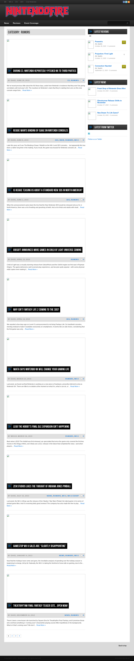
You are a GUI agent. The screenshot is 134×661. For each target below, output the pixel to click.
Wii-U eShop (73, 496)
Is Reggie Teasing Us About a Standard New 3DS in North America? (47, 190)
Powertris (99, 42)
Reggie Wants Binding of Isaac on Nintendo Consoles (40, 130)
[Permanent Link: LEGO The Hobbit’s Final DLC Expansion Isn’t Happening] (46, 434)
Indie (62, 140)
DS (16, 2)
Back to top (122, 646)
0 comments (111, 46)
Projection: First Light (104, 54)
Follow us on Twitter (95, 139)
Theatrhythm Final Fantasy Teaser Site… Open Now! (40, 606)
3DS (21, 2)
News (6, 23)
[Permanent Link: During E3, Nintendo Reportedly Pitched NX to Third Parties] (46, 78)
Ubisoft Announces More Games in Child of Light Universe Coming (47, 250)
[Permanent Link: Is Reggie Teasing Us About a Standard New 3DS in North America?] (46, 197)
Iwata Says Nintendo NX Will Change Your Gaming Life (41, 369)
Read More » (27, 90)
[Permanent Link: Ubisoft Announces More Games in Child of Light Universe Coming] (46, 257)
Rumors (75, 80)
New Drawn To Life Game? (108, 113)
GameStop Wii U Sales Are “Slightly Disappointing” (39, 546)
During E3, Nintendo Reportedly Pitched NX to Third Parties (44, 71)
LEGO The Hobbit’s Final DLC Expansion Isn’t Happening (41, 427)
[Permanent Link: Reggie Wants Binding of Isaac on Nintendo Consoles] (46, 137)
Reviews (16, 23)
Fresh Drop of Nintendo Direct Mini (111, 88)
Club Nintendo (31, 2)
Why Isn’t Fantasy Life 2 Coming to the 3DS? (36, 309)
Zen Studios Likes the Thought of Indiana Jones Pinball (42, 486)
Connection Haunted (103, 66)
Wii (5, 2)
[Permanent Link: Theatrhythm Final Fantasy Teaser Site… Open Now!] (46, 613)
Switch (100, 44)
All (90, 36)
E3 (69, 80)
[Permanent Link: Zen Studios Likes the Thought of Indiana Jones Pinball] (46, 493)
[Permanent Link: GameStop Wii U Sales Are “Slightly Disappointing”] (46, 553)
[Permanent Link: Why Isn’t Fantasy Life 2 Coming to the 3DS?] (46, 317)
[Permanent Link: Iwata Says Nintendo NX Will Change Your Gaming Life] (46, 376)
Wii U (11, 2)
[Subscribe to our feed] (129, 2)
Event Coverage (31, 23)
